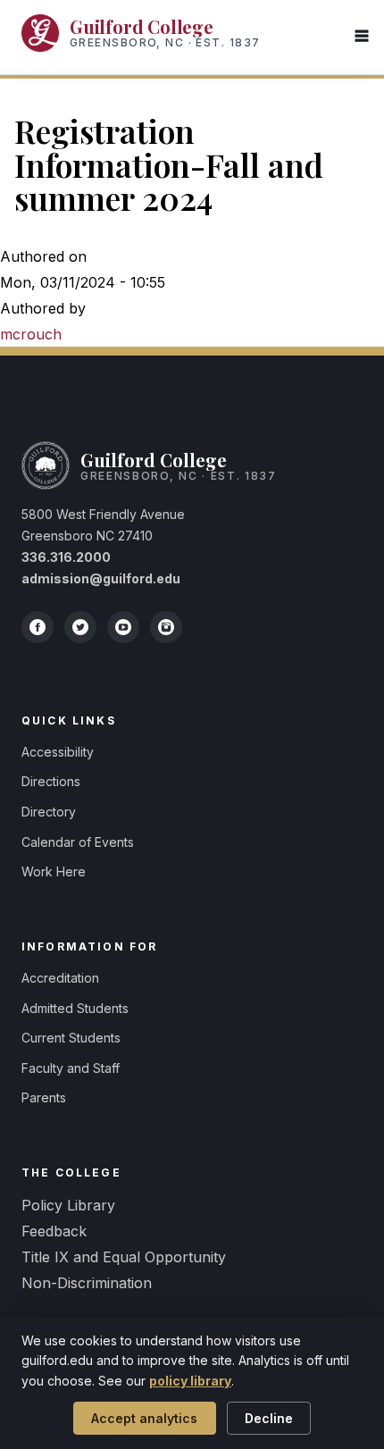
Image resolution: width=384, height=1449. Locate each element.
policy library (190, 1380)
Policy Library (68, 1205)
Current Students (71, 1037)
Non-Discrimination (86, 1283)
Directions (50, 781)
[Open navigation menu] (361, 37)
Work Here (53, 871)
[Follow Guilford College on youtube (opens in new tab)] (123, 627)
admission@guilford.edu (100, 578)
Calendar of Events (77, 842)
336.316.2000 (66, 557)
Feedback (54, 1231)
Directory (48, 811)
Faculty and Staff (70, 1068)
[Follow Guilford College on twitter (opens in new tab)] (80, 627)
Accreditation (60, 977)
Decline (269, 1418)
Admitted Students (75, 1008)
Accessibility (57, 751)
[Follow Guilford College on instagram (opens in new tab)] (166, 627)
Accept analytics (144, 1418)
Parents (43, 1097)
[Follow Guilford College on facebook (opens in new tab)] (37, 627)
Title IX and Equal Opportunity (123, 1257)
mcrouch (31, 334)
